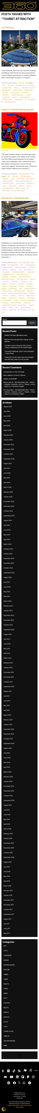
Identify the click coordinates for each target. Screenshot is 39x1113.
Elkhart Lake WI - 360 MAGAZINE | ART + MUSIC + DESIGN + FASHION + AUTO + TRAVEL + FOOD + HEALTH (19, 384)
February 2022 (8, 663)
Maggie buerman (19, 291)
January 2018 (8, 895)
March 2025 (7, 487)
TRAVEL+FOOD (8, 1031)
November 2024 (9, 506)
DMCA (18, 1105)
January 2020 (8, 781)
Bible (14, 1105)
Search (5, 319)
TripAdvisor (27, 302)
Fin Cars (21, 286)
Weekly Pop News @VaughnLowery (16, 335)
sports (28, 95)
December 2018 (9, 843)
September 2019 (9, 800)
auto (12, 178)
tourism (14, 97)
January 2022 (8, 667)
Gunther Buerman (30, 288)
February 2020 (8, 777)
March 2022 (7, 658)
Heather (6, 379)
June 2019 (7, 815)
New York (5, 92)
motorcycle (12, 186)
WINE (5, 1045)
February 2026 (8, 435)
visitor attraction (25, 307)
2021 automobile (12, 265)
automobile (6, 272)
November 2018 (9, 848)
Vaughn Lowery (7, 99)
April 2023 (7, 596)
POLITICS (7, 1003)
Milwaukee (30, 183)
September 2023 (9, 573)
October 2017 (8, 909)
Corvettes (29, 284)
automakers (28, 269)
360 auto (15, 176)
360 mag (10, 85)
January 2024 (8, 554)
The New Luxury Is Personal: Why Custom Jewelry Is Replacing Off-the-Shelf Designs (18, 346)
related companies (17, 95)
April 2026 (7, 425)
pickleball (25, 92)
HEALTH (6, 984)
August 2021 (7, 691)
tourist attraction (25, 97)
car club (32, 279)
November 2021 (9, 677)
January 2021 (8, 724)
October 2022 (8, 625)
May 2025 (7, 478)
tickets (16, 300)
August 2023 (8, 577)
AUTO (6, 951)
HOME (6, 989)
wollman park (19, 99)
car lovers (24, 281)
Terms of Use (23, 1105)
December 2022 (9, 615)
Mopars (32, 293)
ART (5, 946)
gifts (20, 288)
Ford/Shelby (13, 288)
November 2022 (9, 620)
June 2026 (7, 416)
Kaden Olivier (28, 90)
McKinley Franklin (7, 183)
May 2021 (7, 705)
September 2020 (9, 743)
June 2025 (7, 473)
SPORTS (21, 83)
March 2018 (7, 886)
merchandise (20, 183)
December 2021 (9, 672)
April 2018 (7, 881)
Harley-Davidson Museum (17, 109)
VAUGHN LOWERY (18, 386)
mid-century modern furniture (18, 293)
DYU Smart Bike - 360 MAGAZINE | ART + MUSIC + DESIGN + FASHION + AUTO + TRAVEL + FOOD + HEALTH (19, 392)
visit (17, 307)
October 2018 (8, 853)
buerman (5, 276)
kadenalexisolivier (10, 102)
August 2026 (8, 406)
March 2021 (7, 715)
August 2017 (7, 919)
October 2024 (8, 511)
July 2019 (7, 810)
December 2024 (9, 501)
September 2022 (9, 629)
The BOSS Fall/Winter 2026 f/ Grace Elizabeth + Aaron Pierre (19, 352)
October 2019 (8, 796)
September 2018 (9, 857)
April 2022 (7, 653)
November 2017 (9, 905)
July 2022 (7, 639)
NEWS (6, 993)
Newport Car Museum (14, 198)
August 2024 (8, 520)
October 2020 (8, 739)
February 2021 (8, 720)
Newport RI (13, 298)
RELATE (6, 1008)
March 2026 (8, 430)
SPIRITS (6, 1012)
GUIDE (6, 979)
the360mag (6, 97)
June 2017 (7, 928)
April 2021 (7, 710)
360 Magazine (20, 85)
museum (21, 186)
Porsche (21, 298)
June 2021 (7, 701)
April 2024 (7, 539)
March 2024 (7, 544)
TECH (5, 1027)
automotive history (8, 274)
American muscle (20, 267)
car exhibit (5, 281)
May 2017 (7, 933)
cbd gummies (7, 372)
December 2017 (9, 900)
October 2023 (8, 568)
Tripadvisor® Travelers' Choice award (14, 305)
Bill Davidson (30, 178)
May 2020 (7, 762)
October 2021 (8, 682)
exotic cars (12, 286)
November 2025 (9, 449)
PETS (5, 998)
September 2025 (9, 459)
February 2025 (8, 492)
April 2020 (7, 767)
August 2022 (8, 634)
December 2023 (9, 558)
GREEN (6, 974)
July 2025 (7, 468)
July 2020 (7, 753)
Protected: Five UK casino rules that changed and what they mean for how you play (19, 358)
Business (13, 276)
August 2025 (8, 463)
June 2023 (7, 587)
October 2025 (8, 454)
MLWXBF (14, 379)
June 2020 (7, 758)
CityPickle (8, 27)
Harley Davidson (7, 181)
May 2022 (7, 648)
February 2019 (8, 834)
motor (4, 186)
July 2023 (7, 582)
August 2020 (8, 748)
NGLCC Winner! (20, 375)
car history (15, 281)
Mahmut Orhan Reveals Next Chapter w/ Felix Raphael (19, 340)
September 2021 (9, 686)
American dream (7, 267)
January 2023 (8, 611)
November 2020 (9, 734)
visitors (4, 310)
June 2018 (7, 871)
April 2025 (7, 482)
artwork (4, 269)
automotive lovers (22, 274)
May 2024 (7, 535)
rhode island (31, 298)
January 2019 (8, 838)
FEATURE (7, 970)
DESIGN (6, 960)
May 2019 (7, 819)
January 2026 (8, 440)
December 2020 (9, 729)
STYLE (6, 1022)
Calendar (9, 1105)
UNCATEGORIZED (24, 174)
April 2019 (7, 824)
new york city (15, 92)
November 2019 (9, 791)
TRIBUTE (6, 1036)
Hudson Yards (17, 90)
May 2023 (7, 592)
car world (21, 284)
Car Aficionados (22, 279)
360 (3, 85)
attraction (5, 178)
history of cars (7, 291)
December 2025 (9, 444)
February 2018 (8, 890)
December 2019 (9, 786)
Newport (21, 295)
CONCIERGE (7, 955)
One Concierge (19, 372)
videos (11, 307)
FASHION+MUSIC (9, 965)
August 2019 (8, 805)
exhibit (4, 286)
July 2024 (7, 525)
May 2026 (7, 421)
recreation (5, 95)
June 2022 (7, 644)
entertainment (6, 88)
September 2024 (9, 516)
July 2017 (7, 924)
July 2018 (7, 867)
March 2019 (7, 829)
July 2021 (7, 696)
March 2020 (8, 772)
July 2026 (7, 411)
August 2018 (8, 862)
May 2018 (7, 876)
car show (12, 284)
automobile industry (18, 272)
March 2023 (7, 601)
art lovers (32, 267)
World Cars (13, 310)
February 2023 (8, 606)
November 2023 (9, 563)
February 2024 (8, 549)
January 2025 (8, 497)
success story (6, 300)
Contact (21, 1107)
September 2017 (9, 914)
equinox (16, 88)
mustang (13, 295)
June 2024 (7, 530)
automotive (20, 178)
